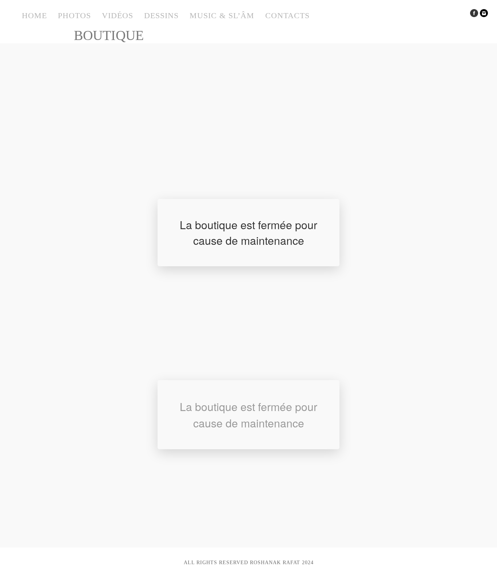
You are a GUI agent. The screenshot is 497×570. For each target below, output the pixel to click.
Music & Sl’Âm (222, 15)
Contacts (287, 15)
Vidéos (117, 15)
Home (34, 15)
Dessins (161, 15)
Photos (74, 15)
